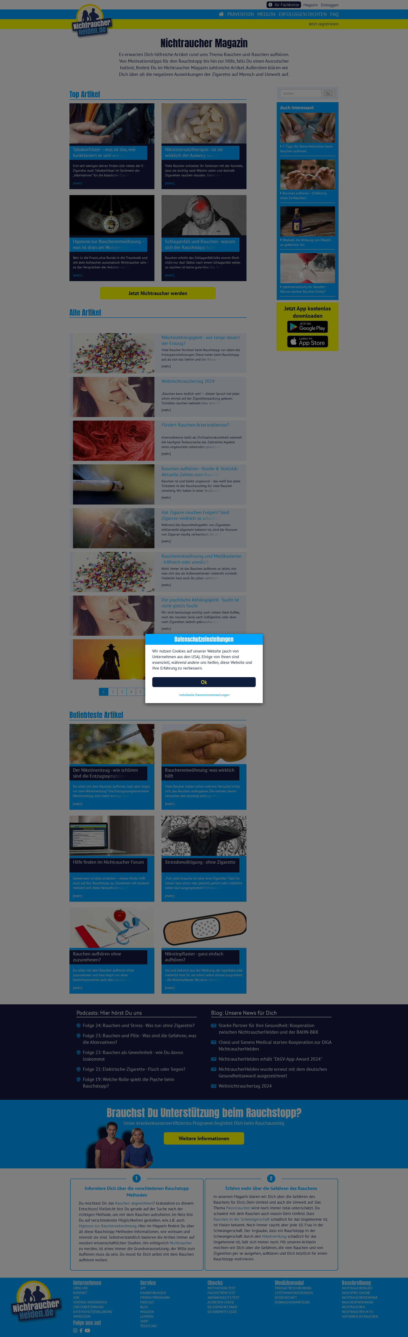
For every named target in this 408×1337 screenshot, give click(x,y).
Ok (204, 682)
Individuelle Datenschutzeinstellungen (204, 695)
